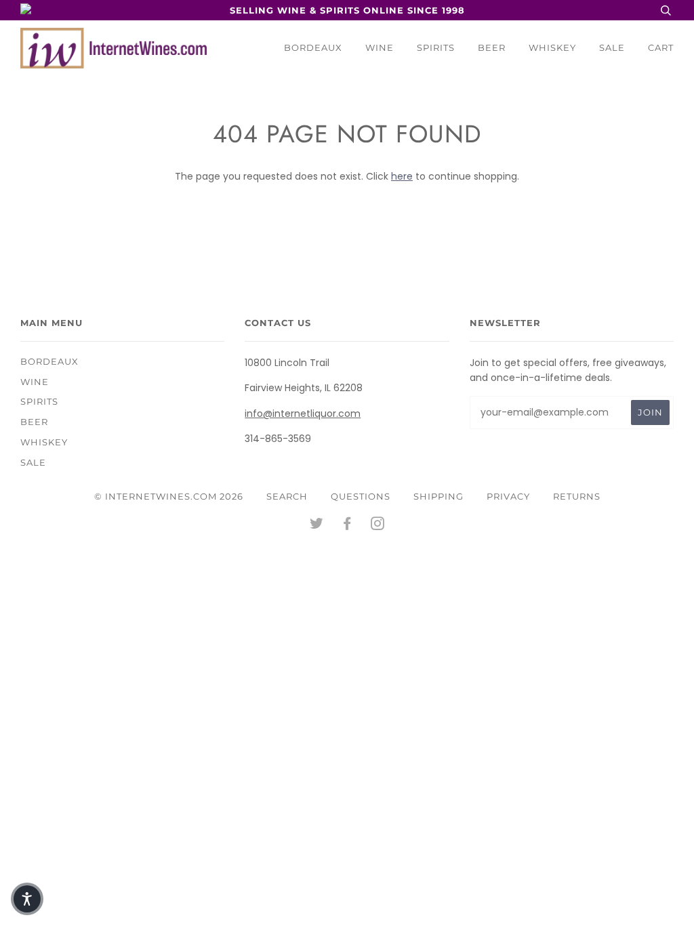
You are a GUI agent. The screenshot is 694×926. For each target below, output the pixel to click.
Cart (661, 47)
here (402, 176)
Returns (576, 496)
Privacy (508, 496)
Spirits (436, 47)
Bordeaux (313, 47)
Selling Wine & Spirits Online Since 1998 (347, 10)
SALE (612, 47)
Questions (360, 496)
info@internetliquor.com (303, 413)
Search (287, 496)
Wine (379, 47)
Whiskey (552, 47)
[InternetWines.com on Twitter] (317, 525)
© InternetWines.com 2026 (168, 496)
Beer (492, 47)
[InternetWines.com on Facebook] (347, 525)
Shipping (438, 496)
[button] (27, 899)
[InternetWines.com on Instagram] (378, 525)
